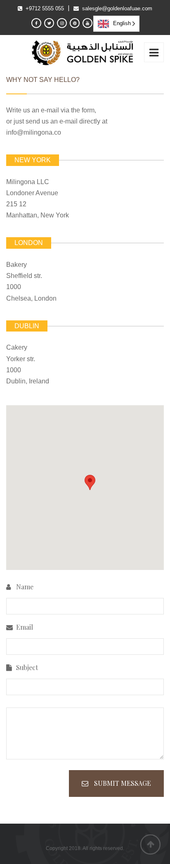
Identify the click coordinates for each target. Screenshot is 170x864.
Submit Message (121, 783)
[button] (90, 482)
